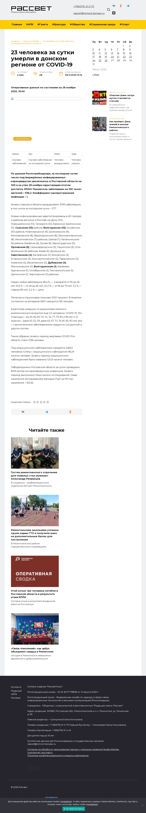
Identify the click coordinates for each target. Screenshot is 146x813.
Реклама (15, 698)
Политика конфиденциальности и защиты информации (58, 755)
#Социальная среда (102, 24)
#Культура (59, 24)
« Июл (95, 74)
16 (130, 53)
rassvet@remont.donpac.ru (89, 13)
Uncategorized (22, 139)
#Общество (77, 24)
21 (118, 56)
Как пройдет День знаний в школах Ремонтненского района (120, 126)
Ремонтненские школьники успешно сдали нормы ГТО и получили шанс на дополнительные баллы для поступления (35, 535)
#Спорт (124, 24)
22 (124, 56)
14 (118, 53)
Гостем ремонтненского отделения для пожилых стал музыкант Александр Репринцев (34, 475)
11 (99, 53)
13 (112, 53)
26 (106, 60)
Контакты (16, 687)
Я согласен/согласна (74, 809)
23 (130, 56)
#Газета (42, 24)
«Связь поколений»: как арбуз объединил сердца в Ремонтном (32, 650)
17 (93, 56)
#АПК (29, 24)
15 (124, 53)
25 (100, 60)
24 (93, 60)
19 (106, 56)
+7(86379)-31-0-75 (83, 6)
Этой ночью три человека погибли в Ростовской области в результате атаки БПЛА (34, 594)
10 (93, 53)
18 (100, 56)
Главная (17, 24)
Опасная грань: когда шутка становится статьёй (121, 98)
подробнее (66, 801)
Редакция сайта (16, 692)
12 (106, 53)
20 (112, 56)
